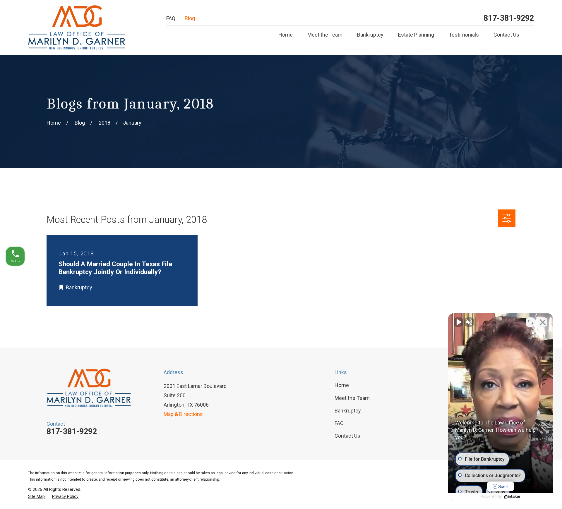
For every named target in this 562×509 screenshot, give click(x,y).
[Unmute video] (458, 322)
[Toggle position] (530, 322)
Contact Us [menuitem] (506, 35)
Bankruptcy (348, 410)
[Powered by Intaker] (512, 496)
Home (342, 385)
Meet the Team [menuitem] (324, 35)
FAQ (170, 18)
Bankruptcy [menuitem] (370, 35)
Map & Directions (183, 414)
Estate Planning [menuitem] (416, 35)
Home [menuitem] (285, 35)
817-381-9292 (509, 18)
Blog (190, 18)
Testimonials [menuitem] (464, 35)
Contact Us (347, 436)
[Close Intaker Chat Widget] (542, 322)
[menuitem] (36, 496)
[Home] (76, 27)
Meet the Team (352, 398)
